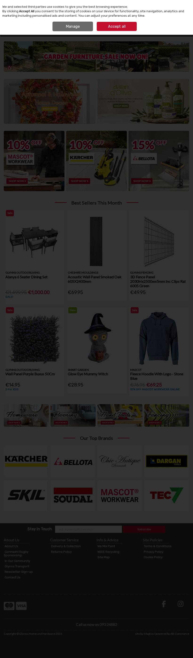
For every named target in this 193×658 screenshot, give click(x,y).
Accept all (117, 26)
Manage (73, 26)
